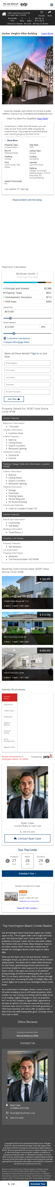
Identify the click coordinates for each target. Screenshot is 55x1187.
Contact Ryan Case (29, 838)
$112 (49, 297)
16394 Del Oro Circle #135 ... (30, 901)
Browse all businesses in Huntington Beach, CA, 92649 (15, 757)
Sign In (35, 353)
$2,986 (48, 288)
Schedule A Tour (26, 873)
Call (12, 1183)
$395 (49, 301)
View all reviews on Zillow (27, 1035)
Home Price (8, 307)
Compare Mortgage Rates (16, 342)
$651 (49, 292)
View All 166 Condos (27, 908)
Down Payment (9, 322)
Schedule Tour (38, 1183)
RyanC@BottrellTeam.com (22, 1113)
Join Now (12, 399)
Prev (7, 861)
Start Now (42, 118)
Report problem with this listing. (27, 200)
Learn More (47, 33)
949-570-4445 (29, 832)
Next (47, 861)
